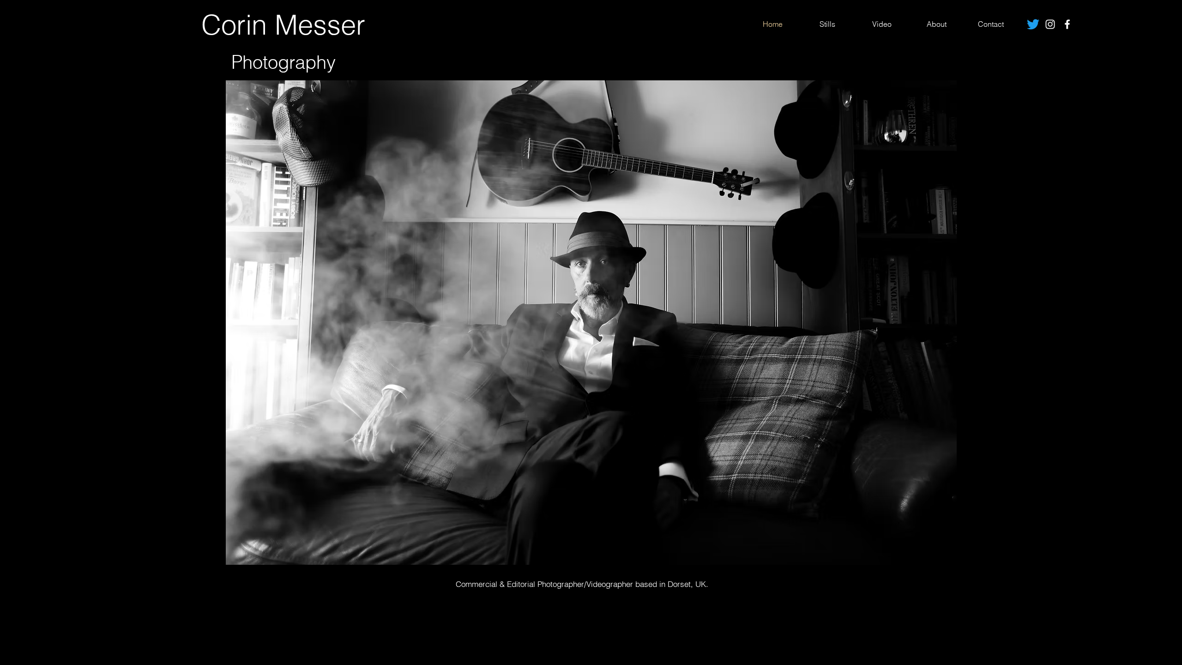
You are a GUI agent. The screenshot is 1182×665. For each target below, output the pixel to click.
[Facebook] (1067, 24)
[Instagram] (1050, 24)
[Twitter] (1033, 24)
